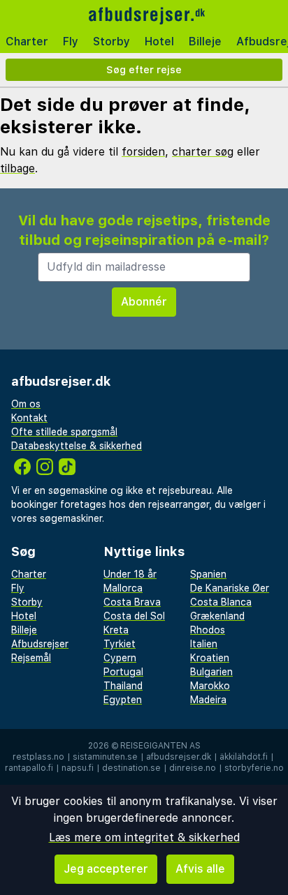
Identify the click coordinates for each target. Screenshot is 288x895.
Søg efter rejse (144, 69)
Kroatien (209, 657)
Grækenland (217, 616)
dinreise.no (192, 768)
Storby (111, 41)
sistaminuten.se (105, 757)
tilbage (17, 168)
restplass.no (38, 757)
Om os (26, 403)
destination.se (131, 768)
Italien (203, 643)
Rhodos (207, 629)
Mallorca (123, 588)
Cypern (119, 657)
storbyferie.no (254, 768)
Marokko (210, 685)
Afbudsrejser (40, 643)
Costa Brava (132, 602)
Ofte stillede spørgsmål (64, 431)
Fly (70, 41)
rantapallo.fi (29, 768)
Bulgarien (211, 671)
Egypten (122, 699)
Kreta (116, 629)
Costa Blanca (221, 602)
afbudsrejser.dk (178, 757)
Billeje (205, 41)
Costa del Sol (134, 616)
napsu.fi (78, 768)
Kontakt (29, 417)
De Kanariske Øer (229, 588)
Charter (27, 41)
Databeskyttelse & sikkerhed (76, 445)
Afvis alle (200, 868)
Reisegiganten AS (160, 746)
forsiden (143, 151)
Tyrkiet (119, 643)
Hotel (159, 41)
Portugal (123, 671)
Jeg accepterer (106, 868)
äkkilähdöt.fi (243, 757)
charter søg (202, 151)
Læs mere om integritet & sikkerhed (144, 837)
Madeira (208, 699)
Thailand (123, 685)
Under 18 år (130, 574)
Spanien (208, 574)
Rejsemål (31, 657)
